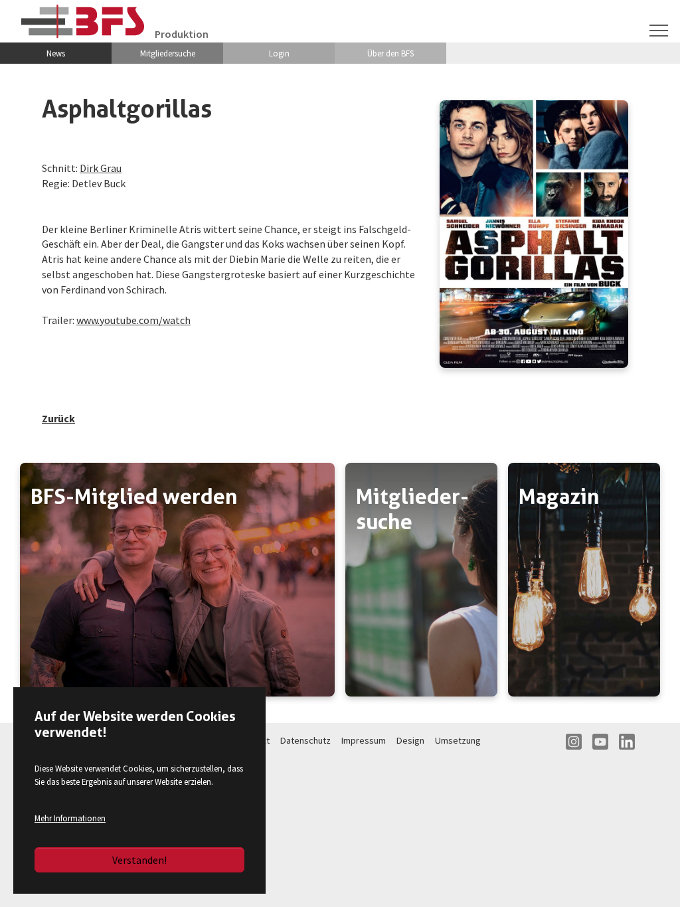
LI (627, 742)
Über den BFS (390, 53)
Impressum (363, 740)
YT (600, 742)
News (55, 53)
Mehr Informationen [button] (70, 818)
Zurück (58, 418)
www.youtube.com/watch (133, 320)
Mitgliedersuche (167, 53)
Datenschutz (305, 740)
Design (410, 740)
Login (279, 53)
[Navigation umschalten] (658, 30)
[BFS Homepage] (82, 21)
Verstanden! (139, 859)
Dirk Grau (101, 168)
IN (574, 742)
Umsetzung (458, 740)
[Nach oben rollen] (651, 878)
